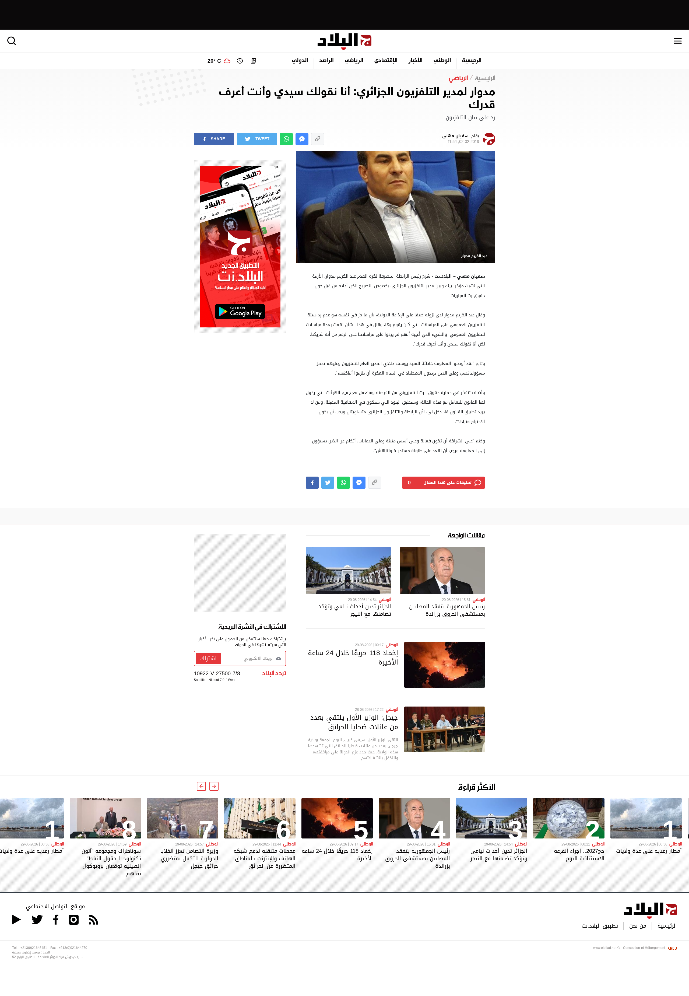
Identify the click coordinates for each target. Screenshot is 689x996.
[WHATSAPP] (286, 139)
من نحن (637, 926)
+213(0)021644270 (73, 948)
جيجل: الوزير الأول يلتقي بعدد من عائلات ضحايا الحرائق (354, 722)
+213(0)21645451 (33, 948)
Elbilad (344, 42)
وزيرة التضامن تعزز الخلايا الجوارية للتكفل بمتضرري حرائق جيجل (189, 858)
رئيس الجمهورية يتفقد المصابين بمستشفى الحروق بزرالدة (447, 610)
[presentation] (214, 786)
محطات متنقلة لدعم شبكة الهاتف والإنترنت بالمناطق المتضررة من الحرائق (265, 858)
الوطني (442, 61)
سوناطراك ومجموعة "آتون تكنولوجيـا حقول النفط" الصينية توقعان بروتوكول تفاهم (111, 862)
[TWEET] (327, 483)
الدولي (300, 61)
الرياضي (354, 61)
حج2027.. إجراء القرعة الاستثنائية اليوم (579, 854)
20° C (214, 61)
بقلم (460, 139)
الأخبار (416, 61)
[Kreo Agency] (671, 948)
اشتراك (208, 658)
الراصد (326, 61)
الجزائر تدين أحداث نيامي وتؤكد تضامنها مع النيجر (354, 610)
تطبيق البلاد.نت (600, 926)
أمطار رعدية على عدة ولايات (649, 851)
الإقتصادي (386, 61)
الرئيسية (471, 61)
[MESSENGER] (302, 139)
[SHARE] (312, 483)
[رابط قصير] (317, 139)
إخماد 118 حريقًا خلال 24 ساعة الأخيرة (353, 657)
